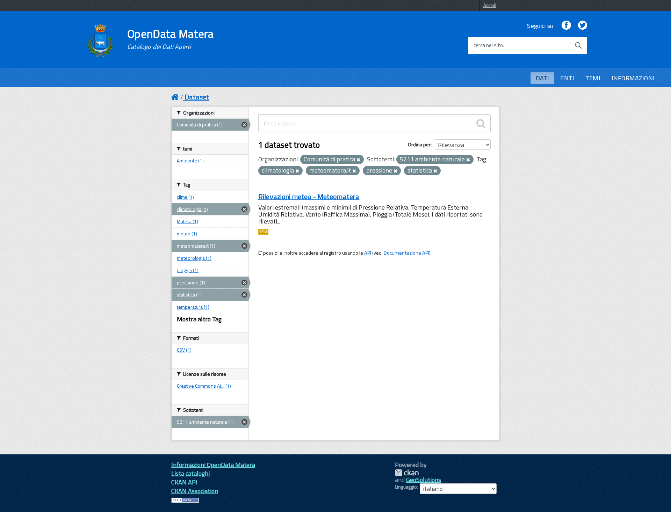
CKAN (407, 472)
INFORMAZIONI (633, 78)
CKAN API (184, 482)
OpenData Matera (170, 39)
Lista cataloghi (190, 473)
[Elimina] (358, 160)
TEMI (592, 78)
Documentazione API (406, 253)
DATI (542, 78)
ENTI (567, 78)
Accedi (489, 5)
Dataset (197, 97)
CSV (263, 232)
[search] (480, 123)
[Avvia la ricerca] (578, 45)
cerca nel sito (488, 45)
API (367, 253)
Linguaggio (406, 486)
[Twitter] (582, 25)
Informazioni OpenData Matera (213, 464)
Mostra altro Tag (199, 319)
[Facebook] (566, 25)
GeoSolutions (423, 479)
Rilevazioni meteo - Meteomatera (308, 196)
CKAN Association (194, 491)
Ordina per (419, 144)
